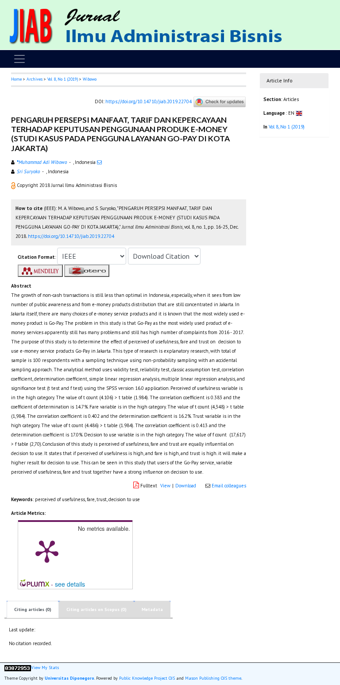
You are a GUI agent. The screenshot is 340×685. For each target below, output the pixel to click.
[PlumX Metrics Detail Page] (46, 550)
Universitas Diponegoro (69, 678)
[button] (14, 185)
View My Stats (45, 667)
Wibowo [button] (90, 79)
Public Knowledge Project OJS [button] (147, 678)
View (165, 486)
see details (70, 584)
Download (185, 486)
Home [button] (16, 79)
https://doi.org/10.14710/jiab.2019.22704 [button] (71, 236)
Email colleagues (229, 486)
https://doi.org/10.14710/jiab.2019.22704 (148, 101)
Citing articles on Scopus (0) (96, 609)
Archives (34, 79)
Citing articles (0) (32, 609)
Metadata (152, 609)
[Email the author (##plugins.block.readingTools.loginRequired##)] (99, 162)
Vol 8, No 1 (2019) (62, 79)
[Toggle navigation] (19, 59)
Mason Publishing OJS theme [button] (213, 678)
